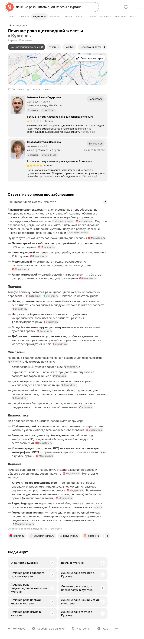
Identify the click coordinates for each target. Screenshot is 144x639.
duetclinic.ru (34, 295)
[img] (34, 121)
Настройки (83, 628)
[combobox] (51, 7)
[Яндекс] (10, 7)
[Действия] (107, 26)
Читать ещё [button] (88, 131)
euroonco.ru (52, 295)
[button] (30, 89)
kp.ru (99, 507)
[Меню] (138, 7)
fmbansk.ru (16, 361)
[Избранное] (126, 7)
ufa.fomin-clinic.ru (64, 221)
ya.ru (105, 628)
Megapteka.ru (85, 221)
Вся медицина (18, 25)
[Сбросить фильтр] (42, 47)
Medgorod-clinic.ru (24, 524)
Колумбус (19, 628)
